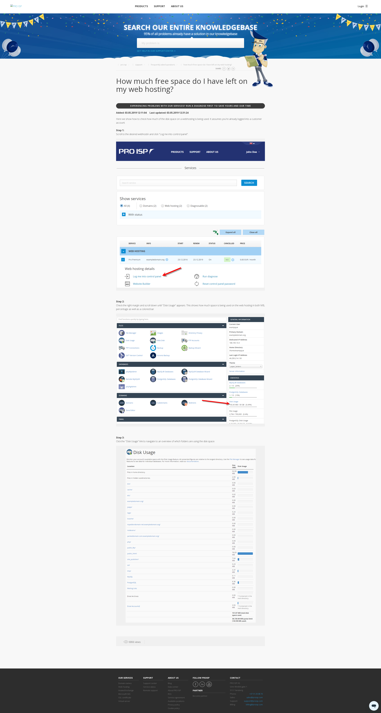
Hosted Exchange (126, 690)
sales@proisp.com (254, 697)
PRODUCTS (141, 6)
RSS (169, 694)
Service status (149, 686)
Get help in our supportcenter (155, 50)
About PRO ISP (174, 690)
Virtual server (124, 701)
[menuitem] (141, 6)
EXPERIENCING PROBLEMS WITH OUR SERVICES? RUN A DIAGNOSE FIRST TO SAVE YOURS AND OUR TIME (190, 105)
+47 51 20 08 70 (256, 693)
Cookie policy (174, 708)
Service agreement (176, 697)
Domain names (125, 683)
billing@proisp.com (254, 704)
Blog (170, 683)
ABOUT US (177, 6)
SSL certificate (124, 697)
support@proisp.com (253, 701)
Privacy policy (174, 704)
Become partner (200, 696)
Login (361, 6)
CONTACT (235, 677)
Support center (150, 683)
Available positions (176, 701)
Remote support (150, 690)
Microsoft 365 (124, 694)
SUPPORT (159, 6)
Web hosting (123, 686)
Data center (173, 686)
